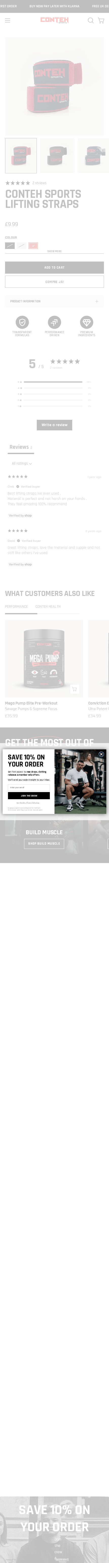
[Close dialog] (101, 754)
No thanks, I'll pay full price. (28, 803)
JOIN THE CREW (29, 795)
